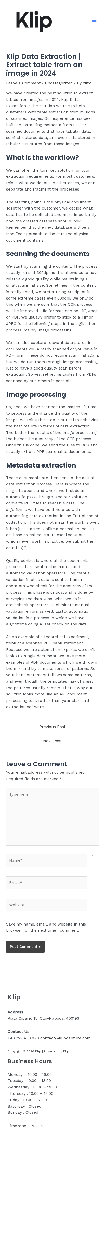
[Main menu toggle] (94, 20)
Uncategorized (59, 83)
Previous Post (52, 726)
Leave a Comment (23, 83)
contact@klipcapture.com (65, 1038)
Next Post (52, 741)
